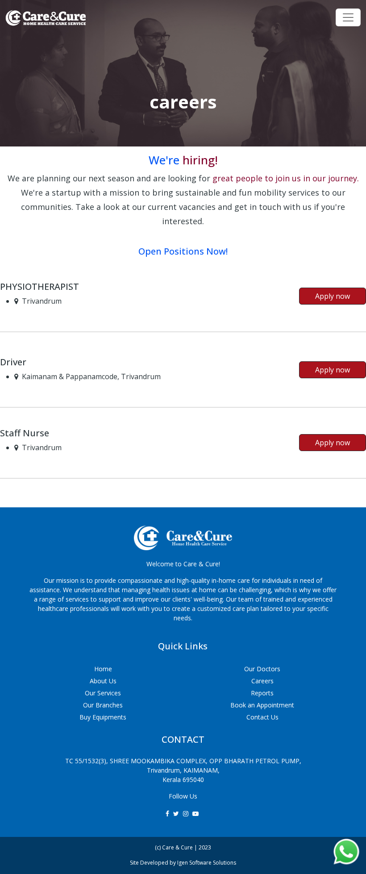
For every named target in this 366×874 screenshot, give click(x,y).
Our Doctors (262, 669)
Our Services (103, 693)
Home (103, 669)
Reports (262, 693)
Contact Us (262, 717)
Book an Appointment (262, 705)
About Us (103, 681)
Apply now (332, 296)
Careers (262, 681)
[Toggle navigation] (348, 17)
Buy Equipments (102, 717)
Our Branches (103, 705)
